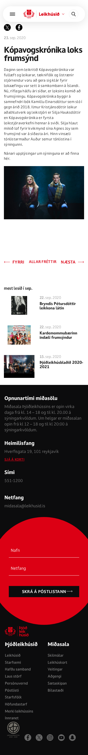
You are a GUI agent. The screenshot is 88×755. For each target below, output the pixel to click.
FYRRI (18, 262)
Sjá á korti (14, 460)
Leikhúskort (57, 662)
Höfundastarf (16, 704)
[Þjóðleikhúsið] (12, 14)
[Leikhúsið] (29, 14)
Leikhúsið (13, 655)
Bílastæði (56, 690)
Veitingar (55, 669)
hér (6, 158)
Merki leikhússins (19, 711)
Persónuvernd (16, 683)
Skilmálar (56, 655)
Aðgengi (54, 676)
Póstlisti (12, 690)
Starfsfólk (13, 697)
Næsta (68, 262)
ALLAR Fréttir (43, 262)
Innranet (12, 718)
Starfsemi (13, 662)
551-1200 (13, 480)
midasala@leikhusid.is (24, 505)
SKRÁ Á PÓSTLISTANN (44, 591)
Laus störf (13, 676)
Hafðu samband (18, 669)
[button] (19, 27)
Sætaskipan (57, 683)
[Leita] (73, 14)
